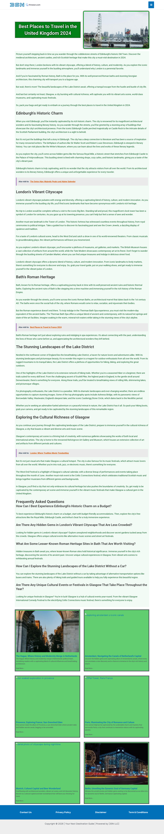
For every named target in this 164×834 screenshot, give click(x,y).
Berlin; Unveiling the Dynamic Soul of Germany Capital (111, 788)
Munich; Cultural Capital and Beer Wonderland (38, 788)
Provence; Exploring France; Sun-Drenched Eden (39, 722)
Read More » (20, 668)
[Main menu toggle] (151, 4)
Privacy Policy (63, 812)
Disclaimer (100, 812)
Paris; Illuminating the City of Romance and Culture (109, 722)
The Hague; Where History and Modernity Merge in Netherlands (46, 656)
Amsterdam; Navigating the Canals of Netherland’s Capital (113, 656)
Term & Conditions (138, 812)
